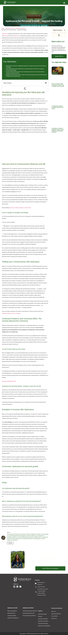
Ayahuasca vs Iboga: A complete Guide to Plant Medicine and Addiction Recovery (58, 130)
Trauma (6, 35)
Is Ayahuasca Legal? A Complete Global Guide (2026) (57, 107)
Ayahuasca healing (34, 15)
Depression (16, 35)
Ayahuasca (4, 33)
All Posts (10, 543)
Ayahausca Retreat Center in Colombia (11, 313)
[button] (64, 2)
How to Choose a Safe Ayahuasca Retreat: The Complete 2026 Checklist (58, 85)
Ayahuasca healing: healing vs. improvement (20, 207)
